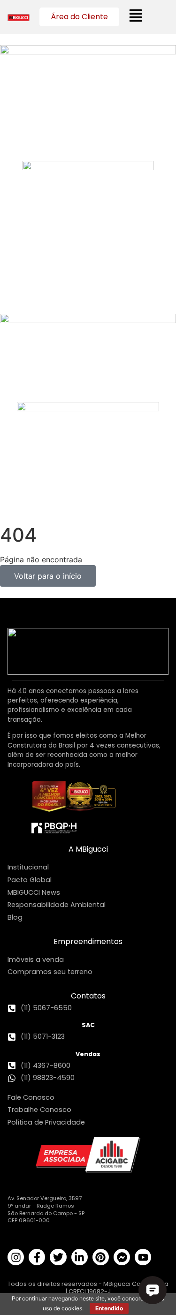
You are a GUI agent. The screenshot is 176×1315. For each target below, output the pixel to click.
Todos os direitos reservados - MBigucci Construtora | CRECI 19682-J (88, 1287)
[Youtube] (143, 1257)
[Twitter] (58, 1257)
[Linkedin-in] (79, 1257)
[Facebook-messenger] (122, 1257)
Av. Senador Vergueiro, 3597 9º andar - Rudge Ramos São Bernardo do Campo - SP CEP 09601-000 (46, 1209)
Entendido (109, 1308)
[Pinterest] (100, 1257)
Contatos (88, 995)
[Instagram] (16, 1257)
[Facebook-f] (37, 1257)
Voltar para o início (48, 576)
